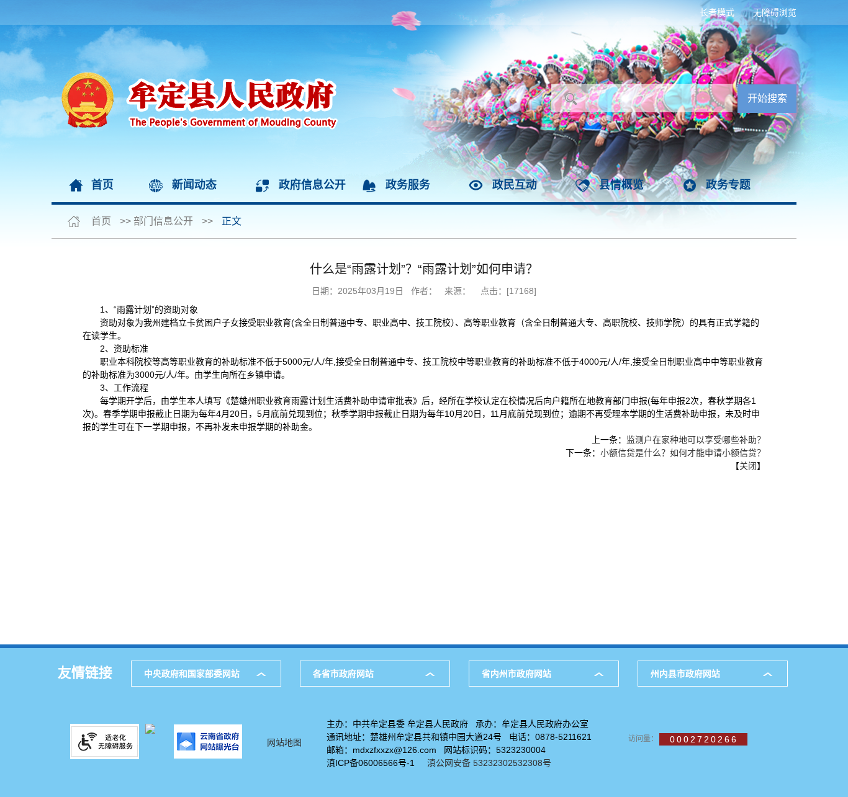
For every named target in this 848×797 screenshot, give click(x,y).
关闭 (748, 466)
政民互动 (514, 185)
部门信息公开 (163, 221)
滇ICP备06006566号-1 (371, 763)
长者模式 (717, 12)
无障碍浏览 (774, 12)
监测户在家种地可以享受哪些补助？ (695, 440)
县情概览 (621, 185)
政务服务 (408, 185)
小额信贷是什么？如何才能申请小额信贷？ (682, 453)
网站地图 (284, 742)
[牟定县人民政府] (195, 31)
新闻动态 (194, 185)
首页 (102, 185)
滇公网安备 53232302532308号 (493, 763)
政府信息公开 (312, 185)
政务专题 (728, 185)
